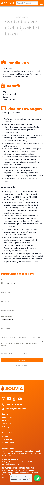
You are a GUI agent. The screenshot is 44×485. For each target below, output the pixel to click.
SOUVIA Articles (8, 442)
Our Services (7, 439)
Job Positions (7, 316)
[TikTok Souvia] (14, 399)
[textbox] (21, 319)
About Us (5, 436)
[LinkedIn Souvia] (9, 399)
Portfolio (5, 420)
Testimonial (6, 424)
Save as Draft (22, 365)
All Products (7, 417)
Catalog (5, 427)
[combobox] (22, 319)
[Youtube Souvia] (20, 399)
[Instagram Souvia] (3, 399)
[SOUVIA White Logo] (8, 3)
